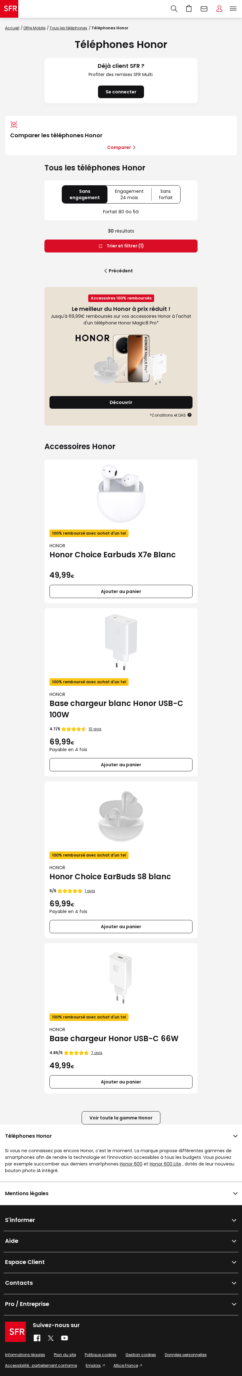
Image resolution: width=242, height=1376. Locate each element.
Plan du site (65, 1354)
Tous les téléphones (68, 28)
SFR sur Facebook (37, 1338)
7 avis (96, 1052)
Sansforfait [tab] (169, 195)
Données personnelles (186, 1354)
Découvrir (121, 402)
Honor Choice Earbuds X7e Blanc (112, 554)
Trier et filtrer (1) (125, 246)
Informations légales (25, 1354)
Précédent (121, 271)
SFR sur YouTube (65, 1338)
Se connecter (121, 92)
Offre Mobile (34, 28)
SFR (15, 1332)
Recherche (174, 9)
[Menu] (234, 9)
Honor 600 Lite (165, 1164)
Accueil (12, 28)
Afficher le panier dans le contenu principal (189, 9)
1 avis (90, 890)
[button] (190, 414)
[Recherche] (174, 9)
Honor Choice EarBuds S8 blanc (110, 876)
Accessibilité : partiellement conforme (41, 1365)
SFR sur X (51, 1338)
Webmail (204, 9)
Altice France (125, 1365)
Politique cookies (101, 1354)
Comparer (119, 147)
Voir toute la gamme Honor (121, 1118)
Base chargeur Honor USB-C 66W (114, 1038)
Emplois (93, 1365)
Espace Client (219, 9)
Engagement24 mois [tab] (133, 195)
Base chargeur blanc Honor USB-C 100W (116, 709)
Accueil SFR (9, 9)
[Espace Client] (219, 9)
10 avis (95, 729)
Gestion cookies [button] (140, 1354)
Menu (233, 9)
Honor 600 (131, 1164)
